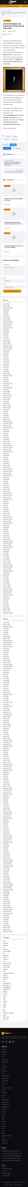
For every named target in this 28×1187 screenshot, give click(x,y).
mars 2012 (6, 487)
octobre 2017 (7, 397)
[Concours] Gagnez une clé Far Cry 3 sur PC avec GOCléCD (14, 246)
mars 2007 (6, 607)
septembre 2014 (8, 427)
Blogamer (8, 1182)
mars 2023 (6, 362)
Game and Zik (7, 963)
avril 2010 (6, 533)
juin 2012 (5, 481)
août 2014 (6, 429)
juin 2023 (5, 356)
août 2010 (6, 525)
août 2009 (6, 549)
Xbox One (6, 1019)
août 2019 (6, 385)
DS (4, 953)
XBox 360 (6, 1017)
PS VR (5, 995)
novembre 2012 (7, 471)
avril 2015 (6, 415)
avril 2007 (6, 605)
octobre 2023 (7, 350)
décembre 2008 (7, 565)
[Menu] (24, 2)
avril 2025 (6, 316)
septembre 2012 (7, 475)
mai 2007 (5, 603)
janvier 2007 (6, 611)
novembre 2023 (7, 348)
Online (5, 979)
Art (4, 947)
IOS (4, 971)
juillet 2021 (6, 365)
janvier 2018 (6, 393)
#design (15, 136)
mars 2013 (6, 463)
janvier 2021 (6, 374)
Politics (5, 991)
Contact (4, 1171)
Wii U (4, 1011)
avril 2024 (6, 338)
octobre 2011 (7, 497)
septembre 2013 (7, 451)
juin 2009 (5, 553)
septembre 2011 (7, 499)
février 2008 (6, 585)
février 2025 (6, 318)
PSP (4, 999)
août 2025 (6, 310)
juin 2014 (5, 433)
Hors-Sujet (6, 967)
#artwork (8, 136)
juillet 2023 (6, 354)
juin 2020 (5, 377)
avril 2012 (6, 485)
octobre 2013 (7, 449)
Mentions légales (6, 1173)
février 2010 (6, 537)
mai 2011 (5, 507)
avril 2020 (6, 381)
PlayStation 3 (7, 985)
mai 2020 (5, 380)
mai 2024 (5, 336)
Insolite (5, 969)
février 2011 (6, 513)
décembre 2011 (7, 493)
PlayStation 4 (7, 987)
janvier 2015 (6, 419)
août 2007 (6, 597)
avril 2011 (5, 509)
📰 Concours (7, 20)
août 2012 (6, 477)
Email (5, 284)
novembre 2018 (7, 387)
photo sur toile (15, 57)
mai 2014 (5, 435)
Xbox (4, 1015)
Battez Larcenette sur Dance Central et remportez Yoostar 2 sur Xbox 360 (14, 224)
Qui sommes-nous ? (7, 1168)
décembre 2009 (7, 541)
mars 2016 (6, 403)
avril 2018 (6, 389)
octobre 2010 (7, 521)
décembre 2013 (7, 445)
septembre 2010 (8, 523)
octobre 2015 (7, 407)
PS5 (4, 997)
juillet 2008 (6, 575)
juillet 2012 (6, 479)
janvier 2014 (6, 443)
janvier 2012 (6, 491)
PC (4, 981)
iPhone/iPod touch (8, 973)
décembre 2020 (7, 375)
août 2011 (6, 501)
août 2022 (6, 364)
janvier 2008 (6, 587)
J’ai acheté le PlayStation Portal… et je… (12, 1153)
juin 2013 (5, 457)
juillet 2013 (6, 455)
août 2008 (6, 573)
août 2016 (6, 401)
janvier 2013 (6, 467)
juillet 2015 (6, 409)
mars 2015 (6, 417)
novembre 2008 (8, 567)
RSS (7, 1184)
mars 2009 (6, 559)
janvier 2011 (6, 515)
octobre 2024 (7, 326)
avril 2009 (6, 557)
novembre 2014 (7, 423)
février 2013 (6, 465)
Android (5, 945)
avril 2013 (6, 461)
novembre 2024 (8, 324)
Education (6, 955)
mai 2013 (5, 459)
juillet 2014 (6, 431)
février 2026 (6, 306)
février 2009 (6, 561)
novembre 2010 (7, 519)
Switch (5, 1001)
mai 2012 (5, 483)
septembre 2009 (8, 547)
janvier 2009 (6, 563)
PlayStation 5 (7, 989)
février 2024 (6, 342)
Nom (4, 278)
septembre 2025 (8, 308)
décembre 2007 (7, 589)
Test (4, 1003)
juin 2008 (5, 577)
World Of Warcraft (8, 1013)
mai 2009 (5, 555)
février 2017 (6, 399)
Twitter (14, 144)
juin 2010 (5, 529)
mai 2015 (5, 413)
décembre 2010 (7, 517)
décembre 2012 (7, 469)
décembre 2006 (7, 613)
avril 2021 (6, 370)
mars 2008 (6, 583)
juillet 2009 (6, 551)
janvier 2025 (6, 320)
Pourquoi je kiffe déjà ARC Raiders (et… (12, 1155)
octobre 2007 (7, 593)
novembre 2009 (8, 543)
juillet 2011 (6, 503)
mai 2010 (5, 531)
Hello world (6, 965)
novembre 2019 (7, 383)
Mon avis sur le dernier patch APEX (11, 1158)
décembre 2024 (7, 322)
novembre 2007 (8, 591)
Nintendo (5, 977)
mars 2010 (6, 535)
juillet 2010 (6, 527)
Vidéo (4, 1005)
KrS (5, 31)
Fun (4, 961)
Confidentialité (6, 1175)
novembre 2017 (7, 395)
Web (4, 1007)
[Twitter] (3, 1041)
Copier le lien (18, 148)
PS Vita (5, 993)
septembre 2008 (8, 571)
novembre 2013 (7, 447)
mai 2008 (5, 579)
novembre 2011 (7, 495)
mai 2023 (5, 358)
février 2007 (6, 609)
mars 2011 (6, 511)
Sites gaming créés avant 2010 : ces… (11, 1151)
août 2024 (6, 330)
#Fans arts (6, 139)
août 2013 (6, 453)
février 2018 (6, 391)
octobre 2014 (7, 425)
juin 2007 (5, 601)
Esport (5, 957)
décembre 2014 (7, 421)
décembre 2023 (7, 346)
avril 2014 (6, 437)
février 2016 (6, 405)
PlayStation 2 (7, 983)
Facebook (7, 148)
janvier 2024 (6, 344)
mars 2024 (6, 340)
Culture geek (7, 951)
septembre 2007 (8, 595)
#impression (14, 139)
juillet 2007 (6, 599)
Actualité (7, 233)
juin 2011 (5, 505)
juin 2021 (5, 368)
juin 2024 (5, 334)
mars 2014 (6, 439)
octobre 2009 (7, 545)
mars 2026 (6, 304)
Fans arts (6, 959)
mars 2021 (6, 371)
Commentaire (6, 264)
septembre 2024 (8, 328)
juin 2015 (5, 411)
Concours (7, 186)
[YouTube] (9, 1041)
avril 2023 (6, 360)
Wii (4, 1009)
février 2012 (6, 489)
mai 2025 (5, 314)
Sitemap (11, 1184)
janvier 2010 (6, 539)
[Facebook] (6, 1041)
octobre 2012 (7, 473)
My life (5, 975)
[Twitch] (13, 1041)
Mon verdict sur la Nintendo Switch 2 (11, 1160)
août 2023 (6, 352)
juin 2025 (5, 312)
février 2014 (6, 441)
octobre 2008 (7, 569)
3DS (4, 941)
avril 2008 (6, 581)
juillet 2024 (6, 332)
